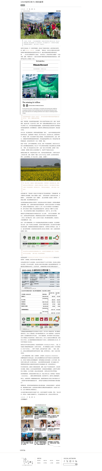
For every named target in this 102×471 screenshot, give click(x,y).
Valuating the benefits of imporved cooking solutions (40, 257)
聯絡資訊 (38, 462)
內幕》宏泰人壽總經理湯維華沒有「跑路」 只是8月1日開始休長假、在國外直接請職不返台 (40, 443)
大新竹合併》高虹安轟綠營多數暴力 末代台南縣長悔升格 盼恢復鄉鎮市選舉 (40, 417)
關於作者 (45, 460)
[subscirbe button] (76, 464)
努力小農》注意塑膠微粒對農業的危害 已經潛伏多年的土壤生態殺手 (27, 417)
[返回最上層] (98, 467)
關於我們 (38, 460)
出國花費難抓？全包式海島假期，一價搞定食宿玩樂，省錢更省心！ (54, 443)
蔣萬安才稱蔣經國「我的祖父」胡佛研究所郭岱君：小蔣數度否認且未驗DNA (27, 430)
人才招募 (51, 462)
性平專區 (45, 462)
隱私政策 (57, 460)
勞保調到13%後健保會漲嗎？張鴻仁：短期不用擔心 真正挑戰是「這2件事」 (27, 443)
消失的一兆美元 (29, 50)
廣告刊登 (51, 460)
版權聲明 (57, 462)
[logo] (27, 461)
